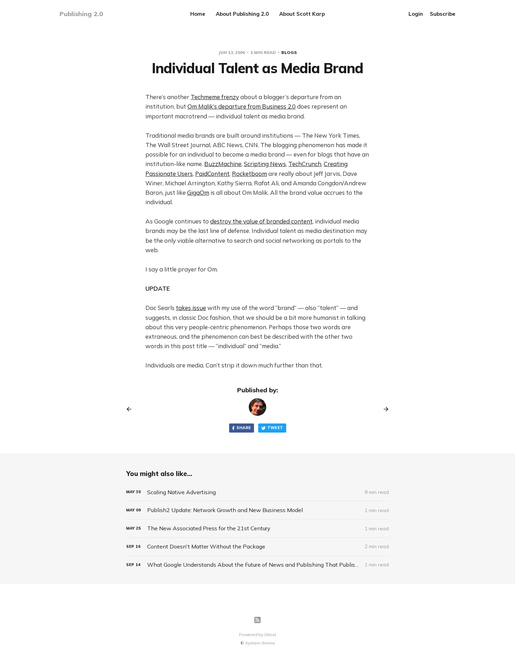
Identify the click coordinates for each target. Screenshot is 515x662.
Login (415, 14)
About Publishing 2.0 (242, 14)
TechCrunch (304, 163)
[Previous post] (131, 409)
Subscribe (442, 14)
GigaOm (198, 192)
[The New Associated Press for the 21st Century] (257, 528)
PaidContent (212, 173)
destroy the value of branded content (261, 221)
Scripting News (265, 163)
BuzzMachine (222, 163)
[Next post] (383, 409)
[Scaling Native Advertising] (257, 492)
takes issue (191, 307)
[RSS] (257, 620)
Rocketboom (249, 173)
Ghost (270, 634)
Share (243, 427)
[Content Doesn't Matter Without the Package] (257, 547)
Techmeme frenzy (215, 97)
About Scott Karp (302, 14)
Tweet (275, 427)
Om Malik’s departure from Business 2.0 (241, 106)
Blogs (289, 52)
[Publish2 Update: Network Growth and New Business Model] (257, 510)
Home (197, 14)
